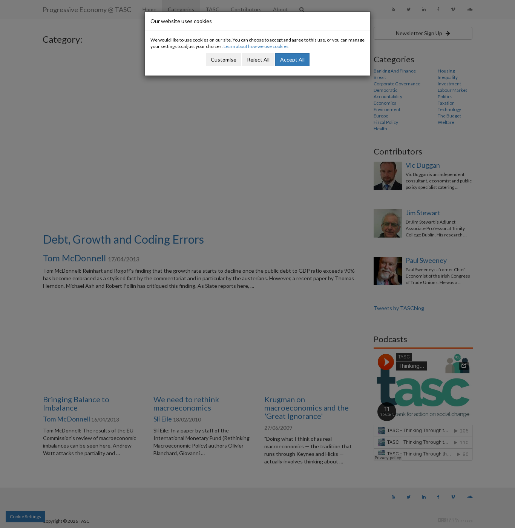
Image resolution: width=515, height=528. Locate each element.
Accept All (292, 59)
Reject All (258, 59)
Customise (223, 59)
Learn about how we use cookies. (257, 46)
